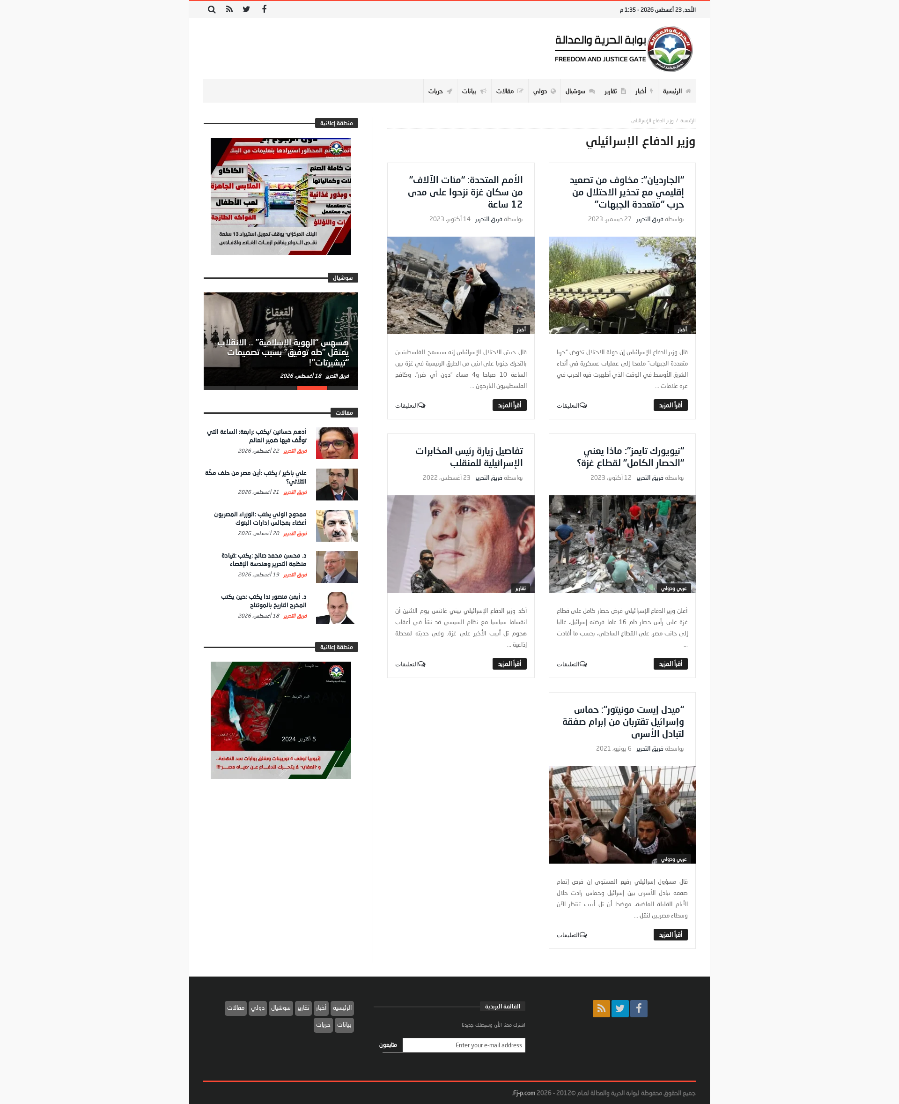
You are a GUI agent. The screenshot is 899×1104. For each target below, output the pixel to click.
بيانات (344, 1024)
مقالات (235, 1007)
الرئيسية (342, 1007)
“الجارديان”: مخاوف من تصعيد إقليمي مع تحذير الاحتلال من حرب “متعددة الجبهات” (627, 191)
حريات (323, 1024)
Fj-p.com (524, 1093)
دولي (258, 1007)
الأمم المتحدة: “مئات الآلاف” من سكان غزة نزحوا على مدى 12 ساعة (465, 191)
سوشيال (281, 1007)
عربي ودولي (674, 588)
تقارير (521, 588)
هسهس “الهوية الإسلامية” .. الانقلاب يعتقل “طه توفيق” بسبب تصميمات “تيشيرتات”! (283, 352)
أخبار (682, 329)
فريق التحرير (649, 219)
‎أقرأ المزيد (670, 405)
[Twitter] (246, 9)
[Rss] (229, 9)
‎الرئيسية (688, 120)
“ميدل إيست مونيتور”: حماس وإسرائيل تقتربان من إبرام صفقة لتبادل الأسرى (623, 721)
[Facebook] (264, 9)
